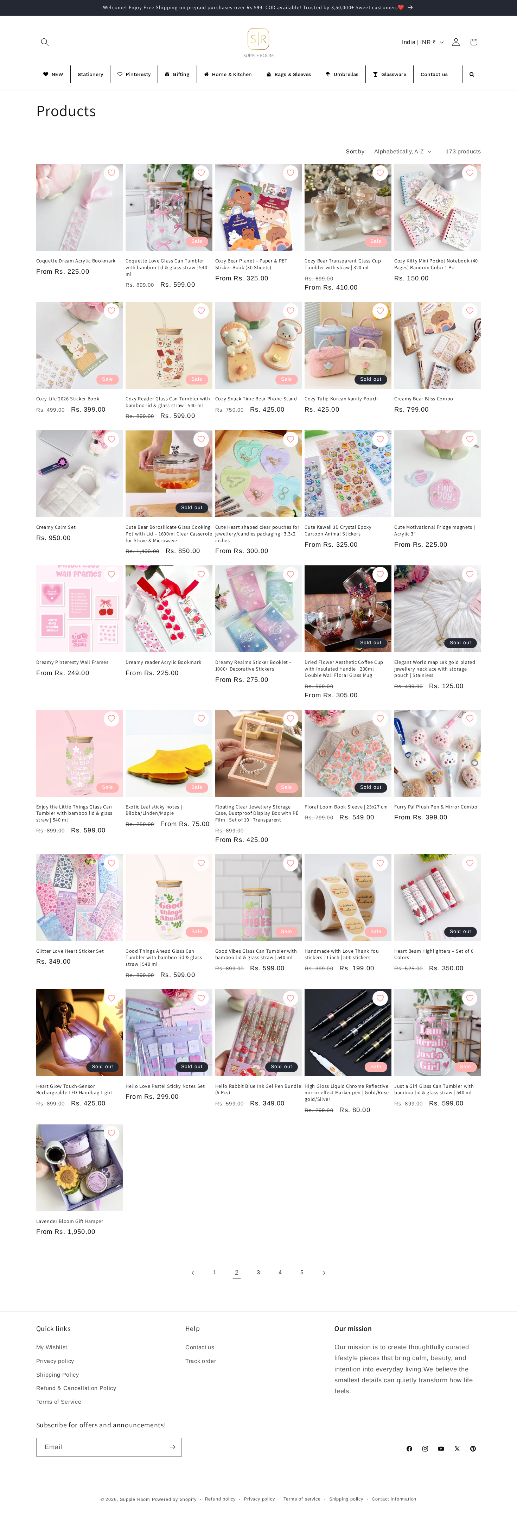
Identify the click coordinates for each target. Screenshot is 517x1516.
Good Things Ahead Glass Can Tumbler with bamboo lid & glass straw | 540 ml (164, 957)
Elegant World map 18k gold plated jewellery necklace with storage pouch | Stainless (434, 668)
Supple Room (135, 1499)
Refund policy (220, 1499)
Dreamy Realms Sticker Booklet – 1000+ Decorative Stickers (253, 665)
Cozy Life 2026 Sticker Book (68, 398)
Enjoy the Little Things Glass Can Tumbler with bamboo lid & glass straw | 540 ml (74, 813)
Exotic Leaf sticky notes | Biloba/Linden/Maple (154, 810)
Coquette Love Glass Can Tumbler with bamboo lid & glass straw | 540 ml (166, 267)
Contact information (394, 1499)
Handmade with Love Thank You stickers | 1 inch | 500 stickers (342, 954)
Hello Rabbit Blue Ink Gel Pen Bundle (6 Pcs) (258, 1089)
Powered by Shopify (174, 1499)
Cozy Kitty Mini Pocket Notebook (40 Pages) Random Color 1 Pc (436, 264)
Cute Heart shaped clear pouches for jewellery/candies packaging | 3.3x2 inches (257, 534)
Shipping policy (346, 1499)
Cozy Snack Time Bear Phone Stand (256, 398)
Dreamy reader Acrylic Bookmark (164, 662)
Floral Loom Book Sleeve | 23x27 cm (346, 807)
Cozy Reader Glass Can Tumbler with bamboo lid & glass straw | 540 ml (168, 401)
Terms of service (302, 1499)
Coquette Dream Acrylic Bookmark (76, 261)
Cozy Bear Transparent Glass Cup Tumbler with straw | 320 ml (343, 264)
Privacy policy (55, 1360)
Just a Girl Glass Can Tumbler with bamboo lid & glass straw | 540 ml (434, 1089)
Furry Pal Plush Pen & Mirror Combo (435, 807)
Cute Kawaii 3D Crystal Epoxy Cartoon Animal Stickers (338, 530)
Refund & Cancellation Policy (76, 1388)
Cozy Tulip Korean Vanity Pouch (341, 398)
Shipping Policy (57, 1374)
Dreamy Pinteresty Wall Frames (72, 662)
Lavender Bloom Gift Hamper (69, 1221)
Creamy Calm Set (56, 527)
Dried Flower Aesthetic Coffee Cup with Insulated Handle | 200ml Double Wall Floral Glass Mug (344, 668)
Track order (200, 1360)
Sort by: (356, 151)
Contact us (200, 1347)
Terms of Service (59, 1401)
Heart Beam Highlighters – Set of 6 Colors (433, 954)
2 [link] (237, 1272)
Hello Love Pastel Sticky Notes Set (165, 1086)
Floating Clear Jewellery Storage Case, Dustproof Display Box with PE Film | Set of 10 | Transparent (257, 813)
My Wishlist (52, 1347)
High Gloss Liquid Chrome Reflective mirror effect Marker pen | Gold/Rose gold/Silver (347, 1092)
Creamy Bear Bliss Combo (423, 398)
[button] (45, 42)
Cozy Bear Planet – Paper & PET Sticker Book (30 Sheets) (251, 264)
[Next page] (324, 1273)
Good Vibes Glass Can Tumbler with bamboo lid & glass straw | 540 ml (256, 954)
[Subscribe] (172, 1447)
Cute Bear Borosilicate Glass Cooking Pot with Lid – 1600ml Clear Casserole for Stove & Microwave (169, 534)
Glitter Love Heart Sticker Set (70, 951)
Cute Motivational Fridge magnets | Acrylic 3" (434, 530)
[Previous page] (193, 1273)
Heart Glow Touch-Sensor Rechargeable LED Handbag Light (74, 1089)
